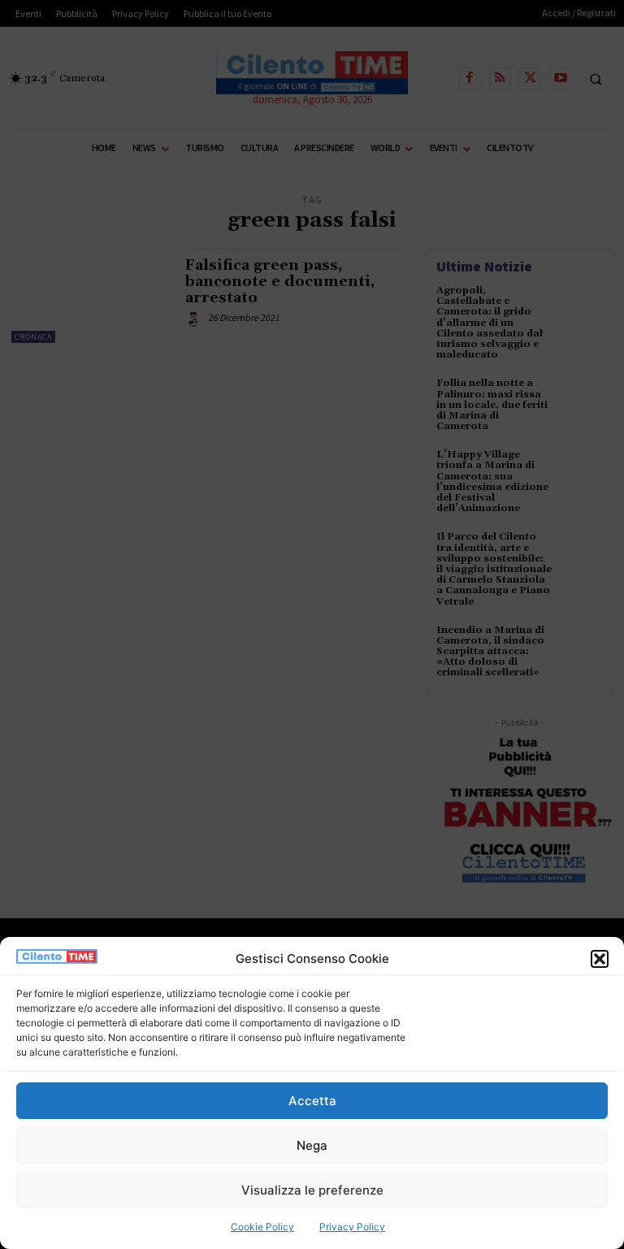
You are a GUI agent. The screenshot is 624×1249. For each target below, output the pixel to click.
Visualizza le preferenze (312, 1190)
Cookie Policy (262, 1227)
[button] (600, 959)
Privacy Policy (352, 1227)
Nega (312, 1145)
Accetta (312, 1100)
